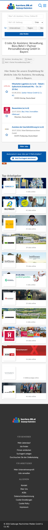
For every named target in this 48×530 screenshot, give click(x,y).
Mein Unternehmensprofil (24, 470)
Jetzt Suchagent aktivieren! (25, 158)
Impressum (24, 507)
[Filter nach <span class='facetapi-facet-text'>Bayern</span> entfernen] (26, 59)
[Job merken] (7, 91)
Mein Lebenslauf (24, 443)
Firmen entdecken (24, 450)
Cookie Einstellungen (24, 500)
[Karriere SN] (19, 6)
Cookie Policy (24, 504)
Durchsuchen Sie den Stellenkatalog (24, 457)
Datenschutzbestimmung (24, 496)
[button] (6, 28)
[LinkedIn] (28, 429)
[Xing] (24, 429)
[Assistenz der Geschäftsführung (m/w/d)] (7, 129)
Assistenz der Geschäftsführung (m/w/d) (28, 127)
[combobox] (25, 16)
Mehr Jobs (24, 146)
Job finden (24, 447)
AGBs (24, 493)
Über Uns (24, 489)
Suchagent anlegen (24, 454)
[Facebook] (20, 429)
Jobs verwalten (24, 473)
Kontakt (24, 485)
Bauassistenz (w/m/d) (20, 108)
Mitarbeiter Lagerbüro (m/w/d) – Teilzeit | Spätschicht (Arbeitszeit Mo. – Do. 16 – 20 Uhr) (28, 86)
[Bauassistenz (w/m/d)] (7, 110)
